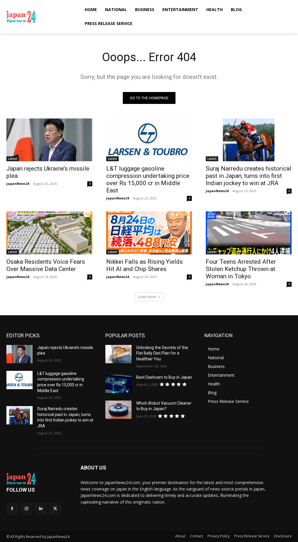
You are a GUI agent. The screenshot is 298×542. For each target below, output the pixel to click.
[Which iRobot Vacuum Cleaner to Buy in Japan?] (118, 410)
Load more (147, 296)
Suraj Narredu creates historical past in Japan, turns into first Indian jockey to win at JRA (248, 176)
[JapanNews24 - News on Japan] (37, 479)
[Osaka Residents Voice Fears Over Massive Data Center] (49, 232)
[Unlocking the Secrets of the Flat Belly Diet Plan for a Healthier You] (118, 354)
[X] (55, 508)
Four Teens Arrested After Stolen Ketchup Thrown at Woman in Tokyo (241, 269)
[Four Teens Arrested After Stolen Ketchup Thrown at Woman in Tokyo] (249, 232)
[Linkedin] (40, 508)
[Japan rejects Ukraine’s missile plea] (49, 139)
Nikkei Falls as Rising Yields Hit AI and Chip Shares (144, 265)
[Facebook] (12, 508)
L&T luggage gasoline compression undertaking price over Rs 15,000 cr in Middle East (147, 179)
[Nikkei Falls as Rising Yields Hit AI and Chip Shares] (149, 232)
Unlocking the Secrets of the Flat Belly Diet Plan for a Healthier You (162, 353)
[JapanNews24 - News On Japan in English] (40, 16)
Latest (12, 159)
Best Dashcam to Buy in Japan (164, 377)
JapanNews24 (17, 183)
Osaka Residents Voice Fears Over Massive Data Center (45, 265)
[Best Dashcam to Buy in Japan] (118, 384)
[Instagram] (26, 508)
